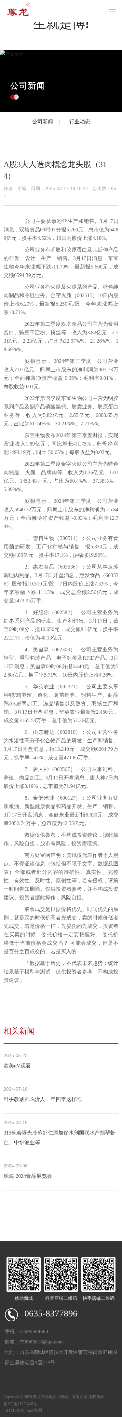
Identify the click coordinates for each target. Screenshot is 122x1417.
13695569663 (34, 1331)
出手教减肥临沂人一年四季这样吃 (43, 1099)
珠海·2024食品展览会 (28, 1176)
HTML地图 (15, 1410)
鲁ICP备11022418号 (20, 1404)
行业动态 (79, 121)
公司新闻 (27, 85)
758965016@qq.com (41, 1341)
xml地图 (34, 1410)
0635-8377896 (50, 1313)
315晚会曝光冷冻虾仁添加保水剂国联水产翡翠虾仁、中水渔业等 (59, 1137)
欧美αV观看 (17, 1065)
